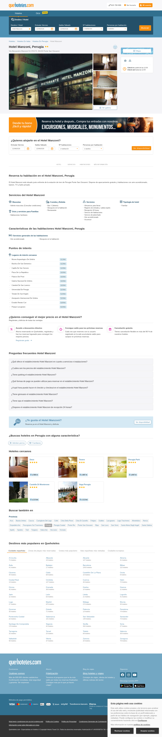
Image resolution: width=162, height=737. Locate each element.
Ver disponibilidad (141, 148)
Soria (122, 624)
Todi (27, 530)
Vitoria (48, 639)
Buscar (145, 28)
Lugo (11, 602)
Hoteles (12, 41)
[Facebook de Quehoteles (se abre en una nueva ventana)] (122, 674)
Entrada (41, 25)
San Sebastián (89, 617)
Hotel (58, 164)
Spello (12, 530)
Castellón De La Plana (92, 573)
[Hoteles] (28, 5)
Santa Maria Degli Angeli (130, 525)
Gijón (122, 580)
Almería (123, 558)
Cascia (31, 521)
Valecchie (43, 530)
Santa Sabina (147, 525)
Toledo (85, 631)
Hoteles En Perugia (40, 41)
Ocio (38, 13)
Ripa (97, 525)
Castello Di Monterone (39, 484)
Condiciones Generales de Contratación (93, 721)
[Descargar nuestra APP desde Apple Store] (139, 685)
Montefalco (136, 521)
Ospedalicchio (15, 525)
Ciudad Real (14, 580)
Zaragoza (124, 639)
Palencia (86, 609)
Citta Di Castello (82, 521)
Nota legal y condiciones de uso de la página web (26, 721)
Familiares (36, 443)
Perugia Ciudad (59, 525)
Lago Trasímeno (123, 521)
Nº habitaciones (89, 25)
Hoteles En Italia (23, 41)
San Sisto (114, 525)
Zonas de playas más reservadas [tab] (42, 551)
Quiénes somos (17, 673)
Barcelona (87, 565)
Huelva (85, 587)
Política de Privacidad (69, 721)
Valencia (123, 631)
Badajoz (49, 565)
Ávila (11, 565)
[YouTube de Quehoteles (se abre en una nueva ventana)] (134, 674)
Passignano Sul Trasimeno (33, 525)
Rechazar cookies (122, 731)
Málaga (86, 602)
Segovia (49, 624)
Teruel (48, 631)
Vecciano (53, 530)
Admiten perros (18, 443)
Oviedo (49, 609)
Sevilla (85, 624)
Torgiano (34, 530)
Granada (49, 587)
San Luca (104, 525)
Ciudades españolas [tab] (16, 551)
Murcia (122, 602)
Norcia (145, 521)
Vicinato (63, 530)
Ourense (12, 609)
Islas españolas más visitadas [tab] (92, 551)
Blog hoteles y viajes (93, 673)
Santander (124, 617)
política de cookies (142, 725)
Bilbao (122, 565)
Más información (101, 164)
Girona (11, 587)
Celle (56, 521)
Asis (11, 521)
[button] (146, 5)
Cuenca (86, 580)
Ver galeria (106, 108)
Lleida (85, 595)
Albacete (49, 558)
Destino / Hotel (17, 25)
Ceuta (122, 573)
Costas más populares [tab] (68, 551)
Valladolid (12, 639)
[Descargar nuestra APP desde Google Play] (126, 685)
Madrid (49, 602)
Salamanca (50, 617)
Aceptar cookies (147, 731)
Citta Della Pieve (67, 521)
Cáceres (12, 573)
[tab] (81, 361)
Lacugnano (111, 521)
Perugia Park (134, 459)
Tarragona (13, 631)
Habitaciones (85, 164)
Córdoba (49, 580)
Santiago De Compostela (19, 624)
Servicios (71, 164)
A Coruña (12, 558)
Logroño (123, 595)
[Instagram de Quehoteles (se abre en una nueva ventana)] (128, 674)
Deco (32, 459)
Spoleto (20, 530)
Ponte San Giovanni (85, 525)
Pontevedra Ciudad (16, 617)
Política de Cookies (52, 721)
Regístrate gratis (22, 340)
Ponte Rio (71, 525)
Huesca (123, 587)
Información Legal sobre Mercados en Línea (24, 725)
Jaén (11, 595)
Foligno (93, 521)
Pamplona (124, 609)
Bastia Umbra (21, 521)
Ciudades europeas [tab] (116, 551)
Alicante (86, 558)
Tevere (82, 459)
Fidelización (52, 673)
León (48, 595)
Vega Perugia (85, 484)
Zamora (86, 639)
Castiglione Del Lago (44, 521)
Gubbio (101, 521)
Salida (64, 25)
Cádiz (48, 573)
